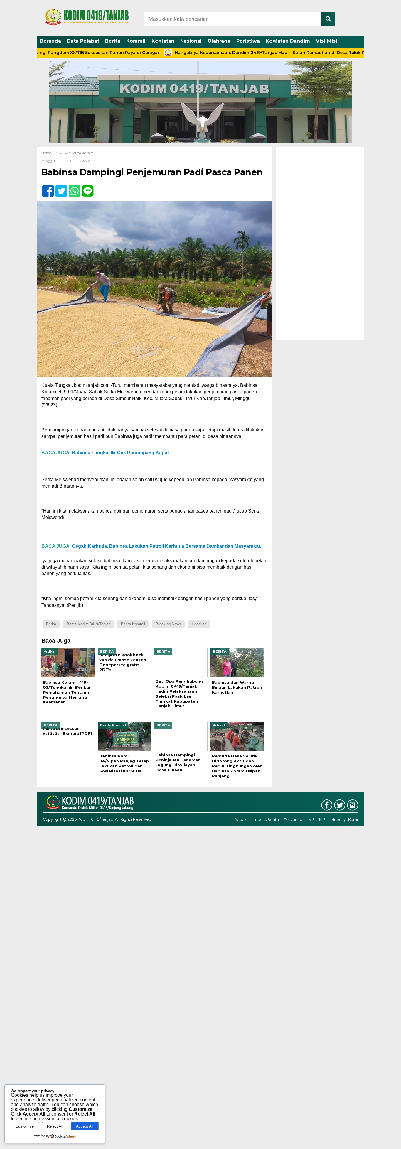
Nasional (191, 41)
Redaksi (241, 819)
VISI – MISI (317, 819)
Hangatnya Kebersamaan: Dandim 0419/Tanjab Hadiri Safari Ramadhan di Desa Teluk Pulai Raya (247, 53)
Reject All (55, 1126)
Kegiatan (162, 41)
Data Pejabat (83, 41)
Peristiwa (248, 41)
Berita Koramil (83, 153)
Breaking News (168, 624)
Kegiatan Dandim (288, 41)
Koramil (136, 41)
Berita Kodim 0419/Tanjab (88, 624)
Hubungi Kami (344, 819)
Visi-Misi (326, 41)
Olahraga (219, 41)
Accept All (84, 1126)
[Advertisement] (320, 243)
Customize (25, 1126)
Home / (48, 153)
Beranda (50, 41)
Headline (199, 624)
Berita (112, 41)
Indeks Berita (266, 819)
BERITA (61, 153)
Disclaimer (294, 819)
